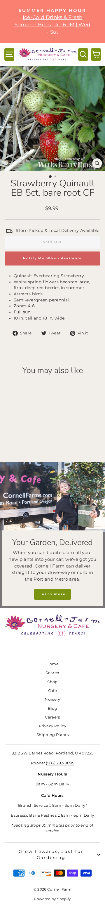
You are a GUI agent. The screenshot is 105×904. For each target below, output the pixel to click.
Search (52, 673)
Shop (52, 682)
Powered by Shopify (52, 899)
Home (52, 664)
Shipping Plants (52, 735)
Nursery (52, 699)
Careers (52, 717)
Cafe (52, 690)
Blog (52, 708)
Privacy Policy (52, 726)
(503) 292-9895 (60, 763)
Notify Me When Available (52, 258)
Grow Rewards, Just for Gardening (51, 854)
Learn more (52, 594)
